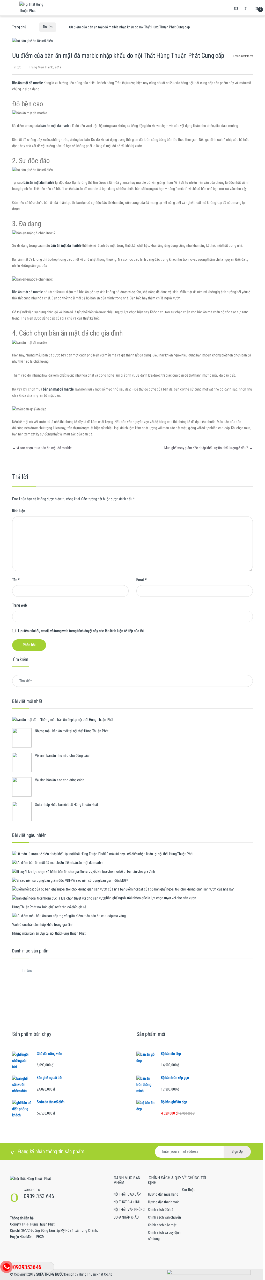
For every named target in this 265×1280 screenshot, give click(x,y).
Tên (16, 580)
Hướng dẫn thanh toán (164, 1202)
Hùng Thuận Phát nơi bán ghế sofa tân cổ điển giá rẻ (49, 907)
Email (141, 580)
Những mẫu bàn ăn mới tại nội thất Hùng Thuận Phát (71, 731)
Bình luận (18, 511)
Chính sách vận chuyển (164, 1217)
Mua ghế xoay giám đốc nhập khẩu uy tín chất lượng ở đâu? (208, 448)
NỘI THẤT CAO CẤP (127, 1194)
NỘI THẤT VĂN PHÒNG (129, 1209)
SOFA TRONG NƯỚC (50, 1274)
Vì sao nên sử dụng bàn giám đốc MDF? (100, 880)
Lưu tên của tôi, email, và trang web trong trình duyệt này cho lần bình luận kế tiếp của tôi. (81, 631)
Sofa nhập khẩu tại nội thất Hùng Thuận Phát (66, 804)
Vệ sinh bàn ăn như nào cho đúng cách (63, 755)
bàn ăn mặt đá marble (55, 126)
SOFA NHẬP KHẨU (126, 1217)
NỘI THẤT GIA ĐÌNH (127, 1202)
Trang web (19, 605)
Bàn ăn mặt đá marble (27, 292)
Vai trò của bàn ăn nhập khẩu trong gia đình (42, 925)
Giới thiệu (188, 1190)
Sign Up (237, 1151)
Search (236, 8)
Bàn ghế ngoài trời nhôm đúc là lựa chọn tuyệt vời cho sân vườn (151, 898)
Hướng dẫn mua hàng (163, 1194)
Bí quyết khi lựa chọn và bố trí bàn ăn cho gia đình (120, 871)
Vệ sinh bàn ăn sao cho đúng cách (59, 780)
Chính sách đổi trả (160, 1209)
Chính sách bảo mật (162, 1225)
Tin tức (48, 27)
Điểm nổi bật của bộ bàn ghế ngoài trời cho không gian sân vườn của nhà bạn (180, 889)
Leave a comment (243, 56)
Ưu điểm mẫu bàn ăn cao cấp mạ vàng (98, 916)
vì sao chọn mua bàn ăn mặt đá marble (42, 448)
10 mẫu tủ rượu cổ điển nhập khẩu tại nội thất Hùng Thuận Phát (149, 854)
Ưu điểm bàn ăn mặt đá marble (81, 863)
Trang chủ (19, 27)
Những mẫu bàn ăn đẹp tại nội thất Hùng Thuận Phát (76, 720)
